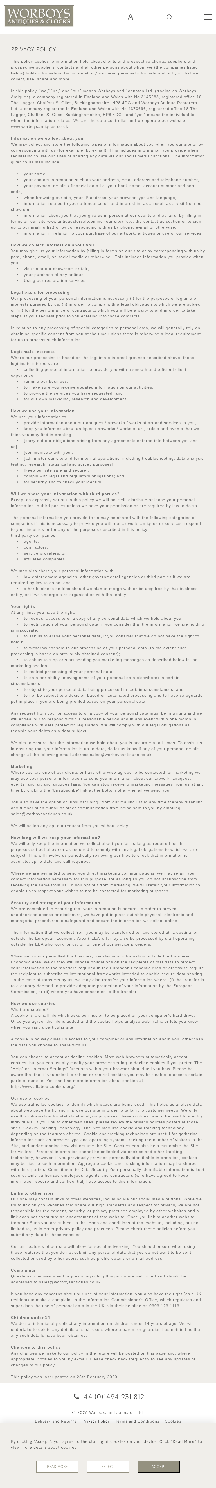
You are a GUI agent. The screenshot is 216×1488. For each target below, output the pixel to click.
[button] (170, 17)
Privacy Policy (96, 1421)
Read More (57, 1466)
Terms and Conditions (137, 1421)
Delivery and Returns (56, 1421)
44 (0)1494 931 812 (113, 1396)
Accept (159, 1466)
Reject (108, 1466)
